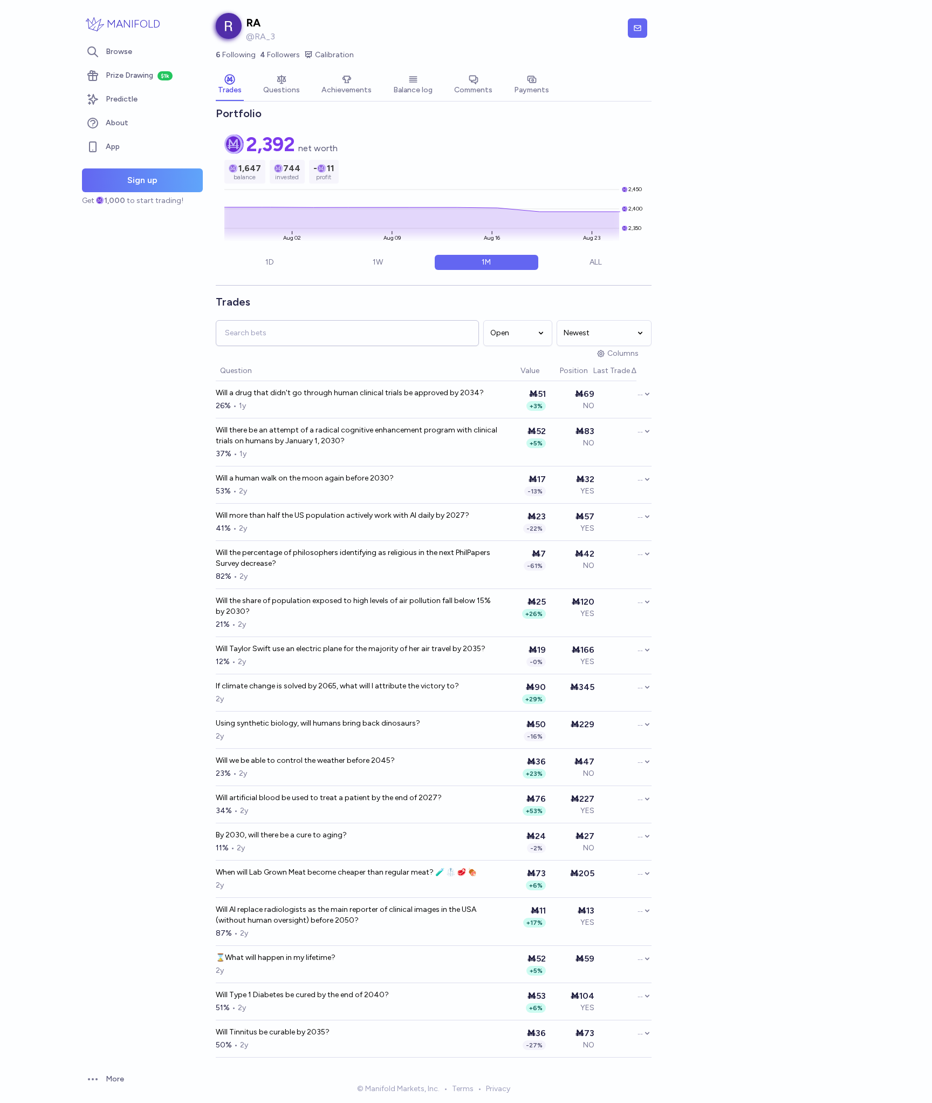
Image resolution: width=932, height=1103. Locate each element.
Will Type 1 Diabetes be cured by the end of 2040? (302, 994)
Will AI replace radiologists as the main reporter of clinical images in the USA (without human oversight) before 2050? (346, 915)
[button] (515, 371)
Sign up (142, 180)
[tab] (230, 85)
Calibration (334, 54)
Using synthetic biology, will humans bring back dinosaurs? (318, 723)
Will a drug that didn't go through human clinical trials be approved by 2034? (350, 392)
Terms (463, 1088)
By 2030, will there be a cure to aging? (281, 835)
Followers (280, 54)
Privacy (498, 1088)
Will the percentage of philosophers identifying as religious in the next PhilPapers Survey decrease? (353, 558)
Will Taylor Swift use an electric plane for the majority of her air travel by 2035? (350, 648)
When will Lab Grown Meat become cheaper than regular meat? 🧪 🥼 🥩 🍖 (346, 872)
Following (236, 54)
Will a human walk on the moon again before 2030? (305, 478)
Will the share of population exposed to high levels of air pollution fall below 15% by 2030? (353, 606)
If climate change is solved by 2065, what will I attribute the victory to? (337, 686)
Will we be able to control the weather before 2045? (305, 760)
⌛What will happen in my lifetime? (275, 957)
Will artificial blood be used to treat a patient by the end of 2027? (329, 797)
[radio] (269, 262)
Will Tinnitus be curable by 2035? (273, 1032)
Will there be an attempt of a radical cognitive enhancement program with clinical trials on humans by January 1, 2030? (356, 435)
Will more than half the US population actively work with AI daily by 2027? (342, 515)
